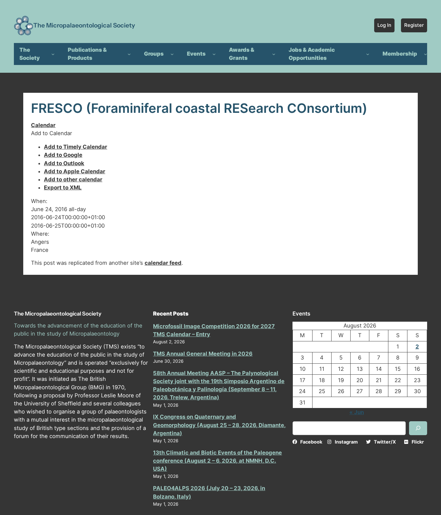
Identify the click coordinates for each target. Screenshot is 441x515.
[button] (51, 133)
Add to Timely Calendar (75, 147)
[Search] (418, 428)
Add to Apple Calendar (74, 171)
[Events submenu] (214, 54)
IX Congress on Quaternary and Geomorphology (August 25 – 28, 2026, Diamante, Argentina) (219, 424)
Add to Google (63, 155)
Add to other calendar (73, 179)
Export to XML (63, 187)
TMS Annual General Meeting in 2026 (202, 353)
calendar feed (163, 263)
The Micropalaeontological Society (84, 25)
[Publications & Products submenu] (129, 54)
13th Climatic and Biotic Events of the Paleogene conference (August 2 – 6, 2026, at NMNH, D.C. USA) (217, 460)
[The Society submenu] (53, 54)
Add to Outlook (64, 163)
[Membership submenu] (425, 54)
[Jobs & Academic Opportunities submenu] (367, 54)
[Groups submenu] (172, 54)
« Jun (356, 412)
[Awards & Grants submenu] (273, 54)
